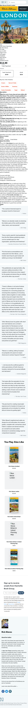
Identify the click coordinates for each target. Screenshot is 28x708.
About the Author (5, 141)
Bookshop (14, 86)
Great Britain (13, 139)
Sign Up (21, 592)
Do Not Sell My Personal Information (14, 704)
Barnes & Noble (12, 83)
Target (15, 90)
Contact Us (2, 704)
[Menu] (3, 2)
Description (3, 92)
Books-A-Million (5, 86)
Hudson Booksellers (6, 90)
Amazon (3, 83)
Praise (1, 204)
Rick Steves (5, 48)
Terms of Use (16, 703)
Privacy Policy (23, 703)
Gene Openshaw (7, 46)
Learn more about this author (9, 686)
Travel (1, 139)
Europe (7, 139)
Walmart (23, 90)
